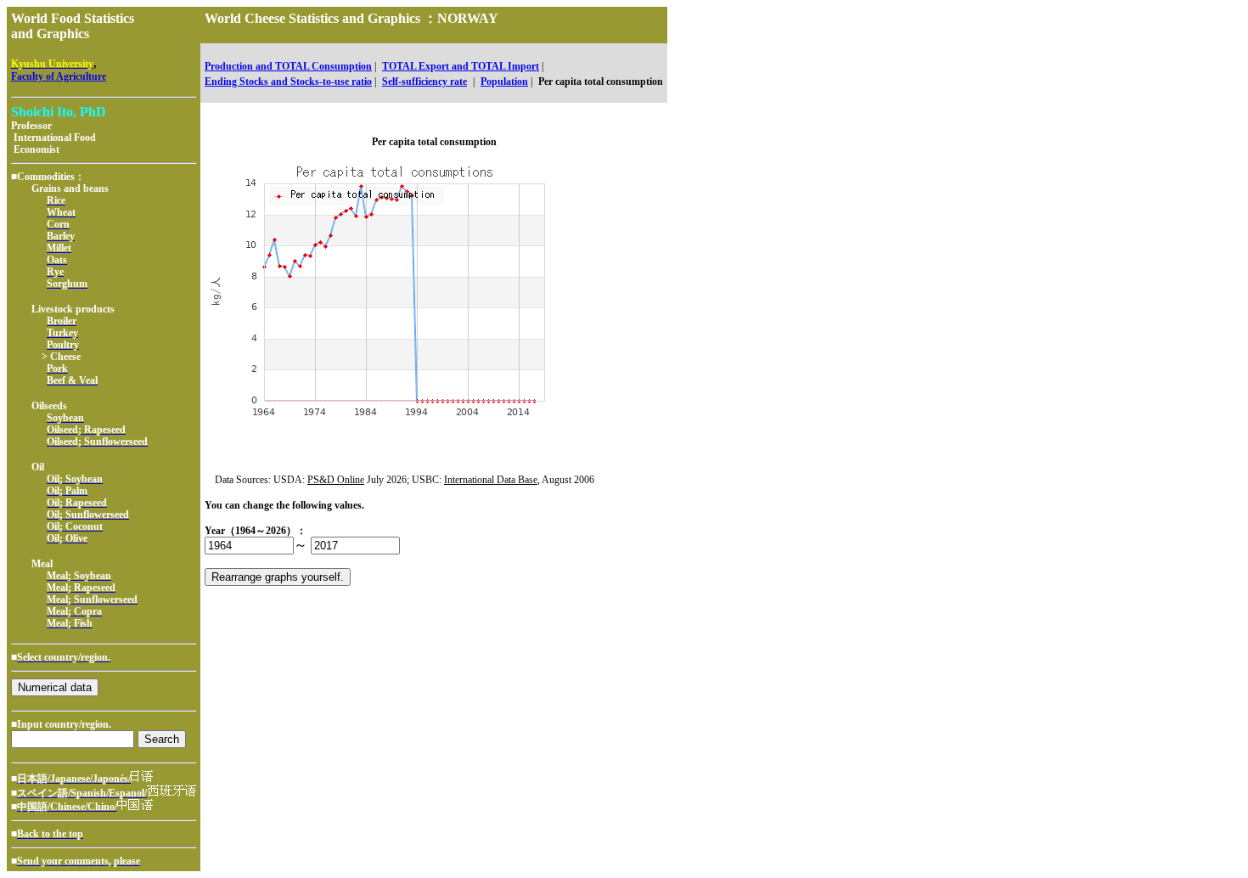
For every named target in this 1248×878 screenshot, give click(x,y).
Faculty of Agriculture (58, 76)
